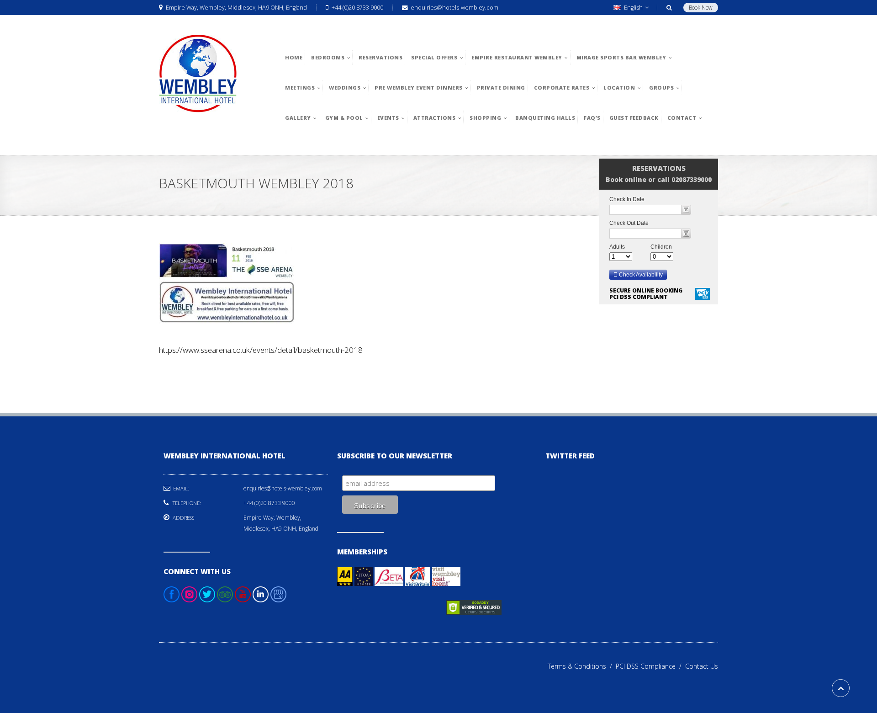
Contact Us (701, 666)
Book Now (701, 7)
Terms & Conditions (582, 666)
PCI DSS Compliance (650, 666)
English (633, 7)
